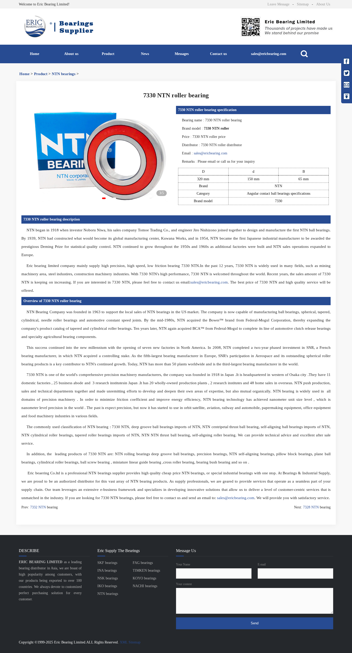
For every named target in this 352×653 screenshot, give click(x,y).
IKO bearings (107, 586)
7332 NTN (38, 507)
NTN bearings (64, 74)
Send (254, 623)
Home (34, 54)
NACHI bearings (145, 586)
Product (108, 54)
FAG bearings (143, 563)
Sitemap (303, 4)
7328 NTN (311, 507)
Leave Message (278, 4)
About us (71, 54)
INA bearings (107, 570)
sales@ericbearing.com (268, 54)
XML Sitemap (130, 642)
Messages (182, 54)
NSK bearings (107, 578)
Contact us (218, 54)
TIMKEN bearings (146, 570)
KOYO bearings (144, 578)
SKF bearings (107, 563)
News (145, 54)
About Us (323, 4)
